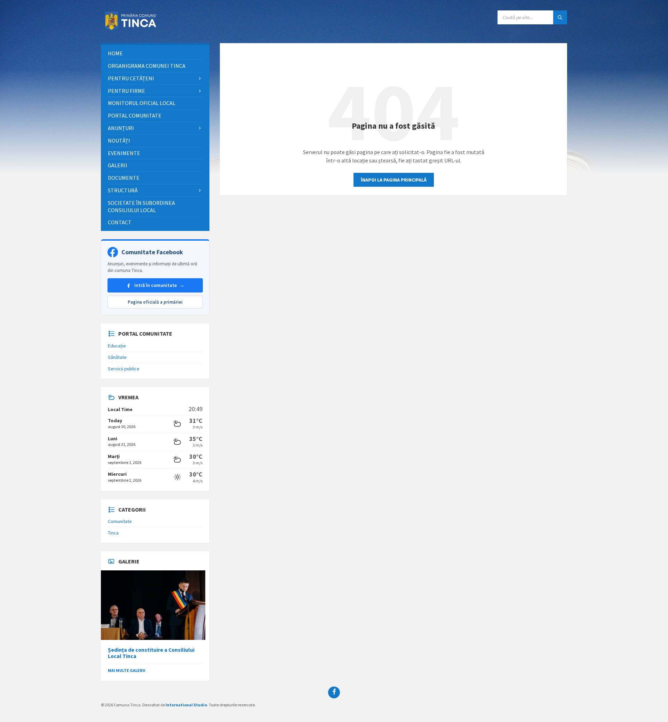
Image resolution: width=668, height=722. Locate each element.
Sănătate (117, 357)
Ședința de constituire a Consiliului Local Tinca (151, 653)
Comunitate (120, 521)
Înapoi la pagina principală (394, 180)
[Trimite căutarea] (560, 17)
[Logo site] (132, 29)
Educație (117, 346)
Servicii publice (124, 369)
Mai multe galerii (126, 670)
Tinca (113, 533)
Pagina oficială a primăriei (155, 302)
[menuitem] (155, 53)
